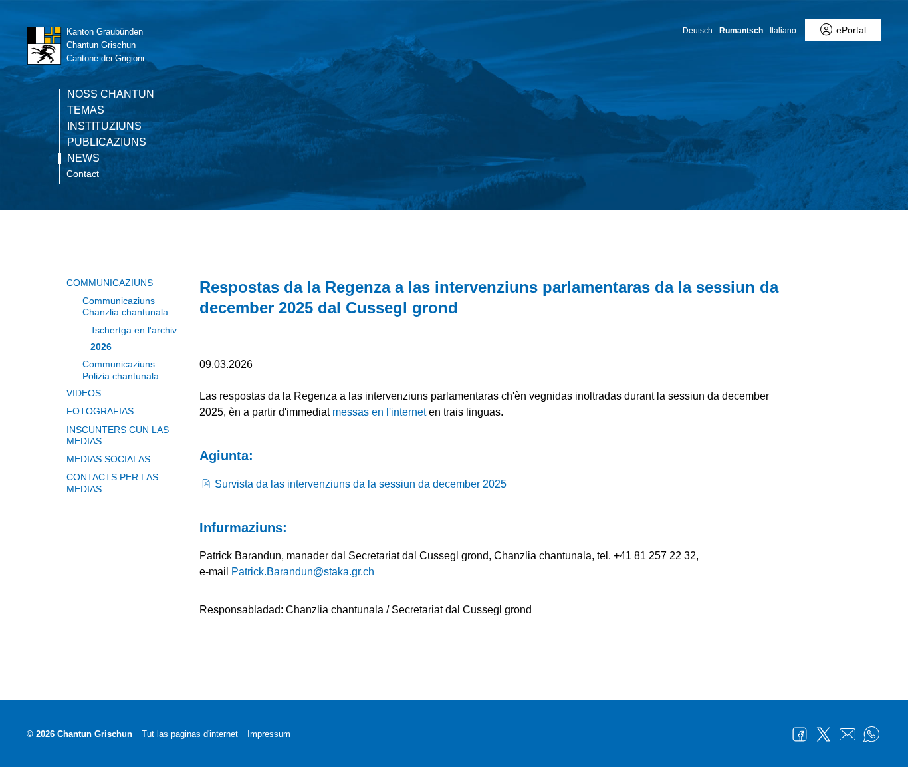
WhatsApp (871, 734)
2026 (101, 346)
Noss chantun (110, 94)
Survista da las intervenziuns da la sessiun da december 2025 (361, 484)
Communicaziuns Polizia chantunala (120, 370)
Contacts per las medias (112, 483)
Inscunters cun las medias (117, 435)
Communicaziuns (109, 282)
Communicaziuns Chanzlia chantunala (125, 306)
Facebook (800, 734)
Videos (83, 393)
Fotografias (100, 411)
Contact (82, 173)
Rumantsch (741, 30)
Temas (85, 110)
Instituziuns (104, 126)
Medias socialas (108, 459)
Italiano (783, 30)
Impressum (268, 734)
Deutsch (698, 30)
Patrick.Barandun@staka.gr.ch (302, 571)
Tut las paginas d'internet (190, 734)
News (83, 158)
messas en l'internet (379, 412)
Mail (847, 734)
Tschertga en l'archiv (133, 330)
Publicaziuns (106, 142)
